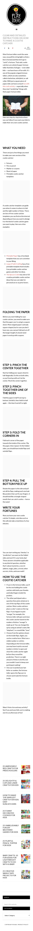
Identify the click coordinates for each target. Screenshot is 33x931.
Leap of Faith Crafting (14, 264)
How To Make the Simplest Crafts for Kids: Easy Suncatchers (11, 799)
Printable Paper (12, 256)
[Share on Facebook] (4, 48)
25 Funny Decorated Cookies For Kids (9, 814)
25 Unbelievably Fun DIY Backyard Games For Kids (11, 828)
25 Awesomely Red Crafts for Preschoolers (10, 768)
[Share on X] (9, 48)
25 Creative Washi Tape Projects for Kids (9, 874)
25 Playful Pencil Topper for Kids (10, 843)
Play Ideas (16, 15)
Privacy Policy (23, 924)
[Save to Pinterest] (13, 48)
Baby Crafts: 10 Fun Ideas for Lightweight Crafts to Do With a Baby (10, 859)
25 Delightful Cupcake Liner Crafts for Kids (11, 783)
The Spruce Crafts (13, 275)
